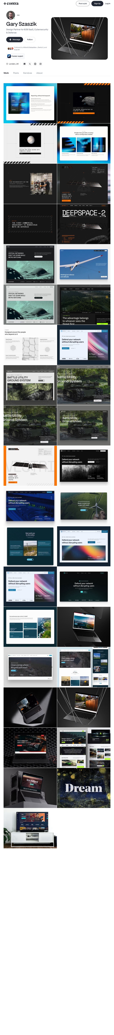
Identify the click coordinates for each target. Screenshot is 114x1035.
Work (6, 73)
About (39, 73)
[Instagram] (40, 64)
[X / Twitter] (30, 64)
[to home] (11, 3)
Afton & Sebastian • (30, 47)
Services (27, 73)
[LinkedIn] (24, 64)
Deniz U (40, 47)
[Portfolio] (35, 64)
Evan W (17, 50)
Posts (16, 73)
